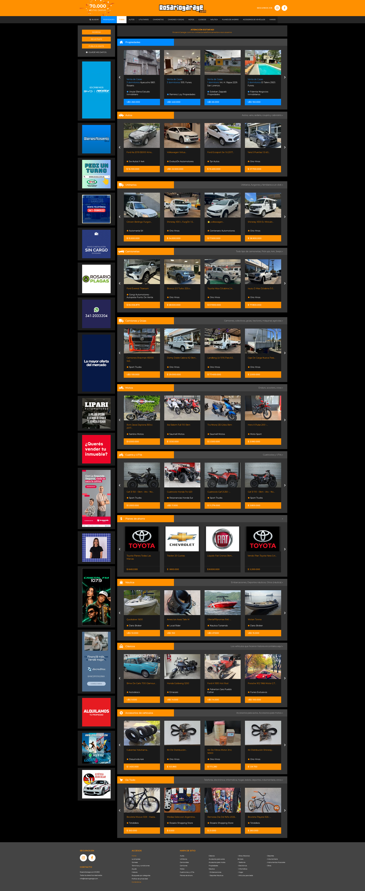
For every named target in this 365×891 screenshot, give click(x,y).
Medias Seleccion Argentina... (140, 817)
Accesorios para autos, (247, 713)
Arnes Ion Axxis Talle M (137, 619)
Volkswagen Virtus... (136, 152)
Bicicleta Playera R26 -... (219, 817)
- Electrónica (242, 866)
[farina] (96, 363)
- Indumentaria (272, 859)
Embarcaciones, (239, 582)
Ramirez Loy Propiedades (141, 94)
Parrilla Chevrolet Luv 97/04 (261, 750)
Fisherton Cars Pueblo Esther (179, 690)
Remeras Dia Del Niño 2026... (181, 817)
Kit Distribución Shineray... (220, 750)
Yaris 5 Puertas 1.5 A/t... (218, 152)
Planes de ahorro (186, 875)
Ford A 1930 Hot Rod (177, 683)
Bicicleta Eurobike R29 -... (260, 817)
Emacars (133, 692)
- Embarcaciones (215, 872)
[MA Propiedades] (96, 449)
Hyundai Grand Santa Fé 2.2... (262, 288)
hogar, (241, 780)
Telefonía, (209, 780)
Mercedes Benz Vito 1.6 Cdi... (262, 222)
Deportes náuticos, (257, 582)
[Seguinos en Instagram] (277, 8)
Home (134, 856)
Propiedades (213, 866)
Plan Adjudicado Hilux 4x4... (261, 555)
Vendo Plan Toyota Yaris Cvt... (181, 555)
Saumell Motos (136, 434)
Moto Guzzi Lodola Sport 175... (263, 683)
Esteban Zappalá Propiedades (176, 93)
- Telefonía (241, 862)
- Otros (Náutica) (244, 856)
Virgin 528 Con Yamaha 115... (261, 619)
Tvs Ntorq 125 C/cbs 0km (139, 425)
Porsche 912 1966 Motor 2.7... (221, 683)
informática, (232, 780)
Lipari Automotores (259, 297)
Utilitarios (183, 859)
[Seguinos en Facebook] (284, 8)
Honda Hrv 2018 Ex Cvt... (219, 288)
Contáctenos (136, 882)
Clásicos (212, 856)
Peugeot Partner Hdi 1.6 (219, 222)
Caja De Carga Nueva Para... (180, 358)
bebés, (248, 780)
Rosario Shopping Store (140, 823)
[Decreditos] (96, 661)
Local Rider (134, 625)
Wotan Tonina (214, 619)
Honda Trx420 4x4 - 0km (219, 492)
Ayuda (134, 869)
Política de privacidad (140, 879)
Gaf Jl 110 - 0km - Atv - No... (180, 492)
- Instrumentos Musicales (275, 862)
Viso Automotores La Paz (263, 230)
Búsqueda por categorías (141, 875)
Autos (182, 856)
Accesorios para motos (270, 713)
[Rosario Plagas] (96, 279)
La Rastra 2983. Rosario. (261, 82)
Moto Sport (175, 434)
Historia (134, 872)
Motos (182, 869)
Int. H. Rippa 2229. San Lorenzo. (182, 82)
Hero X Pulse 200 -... (177, 425)
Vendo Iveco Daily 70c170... (221, 358)
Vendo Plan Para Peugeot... (221, 555)
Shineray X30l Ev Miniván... (180, 222)
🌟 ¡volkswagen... (135, 222)
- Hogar (240, 872)
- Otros (268, 866)
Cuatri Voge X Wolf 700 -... (261, 492)
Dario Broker (215, 625)
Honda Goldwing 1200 (138, 683)
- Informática (242, 869)
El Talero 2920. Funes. (221, 82)
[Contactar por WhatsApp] (96, 139)
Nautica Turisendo (178, 625)
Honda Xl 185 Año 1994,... (260, 425)
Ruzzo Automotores (219, 230)
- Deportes (270, 856)
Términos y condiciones (141, 866)
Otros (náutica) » (275, 582)
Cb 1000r (211, 425)
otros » (279, 780)
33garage (214, 434)
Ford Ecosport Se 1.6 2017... (180, 152)
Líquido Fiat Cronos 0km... (139, 555)
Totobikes (214, 823)
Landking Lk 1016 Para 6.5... (140, 358)
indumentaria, (269, 780)
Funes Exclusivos (218, 297)
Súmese (135, 862)
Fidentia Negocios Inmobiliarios (217, 93)
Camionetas (184, 862)
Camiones (183, 866)
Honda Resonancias (219, 498)
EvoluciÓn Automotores (140, 161)
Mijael (212, 367)
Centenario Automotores (141, 230)
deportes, (257, 780)
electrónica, (220, 780)
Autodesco (255, 434)
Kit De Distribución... (136, 750)
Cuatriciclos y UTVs (187, 872)
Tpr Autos (174, 161)
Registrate (96, 39)
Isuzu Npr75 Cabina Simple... (262, 358)
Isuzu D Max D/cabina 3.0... (180, 288)
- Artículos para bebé (245, 875)
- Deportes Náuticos (216, 875)
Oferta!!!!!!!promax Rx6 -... (179, 619)
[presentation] (119, 77)
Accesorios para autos (217, 859)
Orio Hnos (214, 161)
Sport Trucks (134, 498)
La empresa (136, 859)
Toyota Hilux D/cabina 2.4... (140, 288)
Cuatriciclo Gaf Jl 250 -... (138, 492)
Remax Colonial (258, 94)
